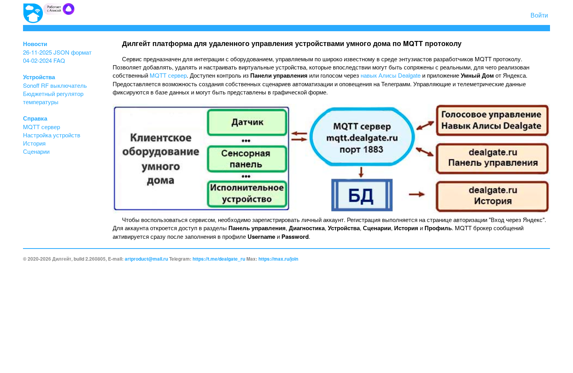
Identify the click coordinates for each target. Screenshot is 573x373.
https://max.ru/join (278, 258)
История (34, 143)
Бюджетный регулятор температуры (53, 97)
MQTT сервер (41, 127)
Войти (539, 15)
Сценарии (36, 151)
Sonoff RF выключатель (55, 85)
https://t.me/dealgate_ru (219, 258)
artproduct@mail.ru (146, 258)
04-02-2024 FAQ (44, 60)
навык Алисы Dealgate (391, 75)
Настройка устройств (51, 135)
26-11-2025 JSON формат (57, 52)
